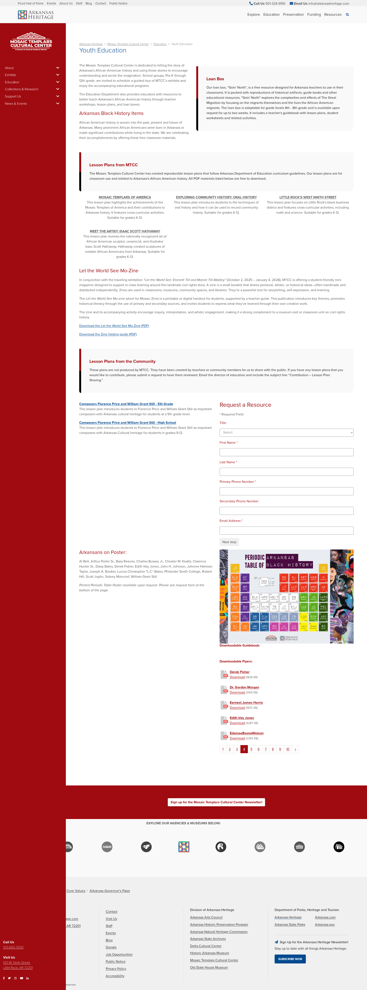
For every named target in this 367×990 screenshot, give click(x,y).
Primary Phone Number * (238, 482)
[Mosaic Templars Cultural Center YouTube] (21, 978)
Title (223, 423)
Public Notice (118, 3)
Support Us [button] (13, 96)
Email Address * (231, 521)
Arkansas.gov (325, 924)
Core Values (75, 891)
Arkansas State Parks (290, 924)
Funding (314, 14)
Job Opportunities (119, 954)
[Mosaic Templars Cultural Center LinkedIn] (27, 978)
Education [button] (12, 82)
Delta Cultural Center (206, 946)
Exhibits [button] (10, 75)
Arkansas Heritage (91, 44)
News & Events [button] (16, 104)
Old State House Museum (209, 967)
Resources (333, 14)
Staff (79, 3)
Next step (229, 542)
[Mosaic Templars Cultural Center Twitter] (9, 978)
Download (237, 677)
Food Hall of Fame (31, 3)
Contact (100, 3)
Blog (89, 3)
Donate (111, 947)
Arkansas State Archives (208, 939)
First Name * (228, 443)
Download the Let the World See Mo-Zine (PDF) (114, 326)
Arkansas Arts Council (206, 917)
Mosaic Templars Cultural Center (128, 44)
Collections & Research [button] (21, 89)
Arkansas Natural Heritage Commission (219, 932)
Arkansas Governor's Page (110, 891)
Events (51, 3)
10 (287, 749)
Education (271, 14)
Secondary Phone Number (239, 501)
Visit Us (111, 919)
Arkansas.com (325, 917)
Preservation (293, 14)
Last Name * (228, 462)
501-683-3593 (13, 947)
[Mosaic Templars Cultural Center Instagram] (15, 978)
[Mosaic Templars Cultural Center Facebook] (3, 978)
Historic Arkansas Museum (209, 953)
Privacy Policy (116, 969)
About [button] (9, 68)
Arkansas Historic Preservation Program (219, 924)
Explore (253, 14)
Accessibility (115, 976)
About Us (66, 3)
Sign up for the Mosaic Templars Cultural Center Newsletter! (216, 802)
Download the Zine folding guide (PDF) (108, 334)
